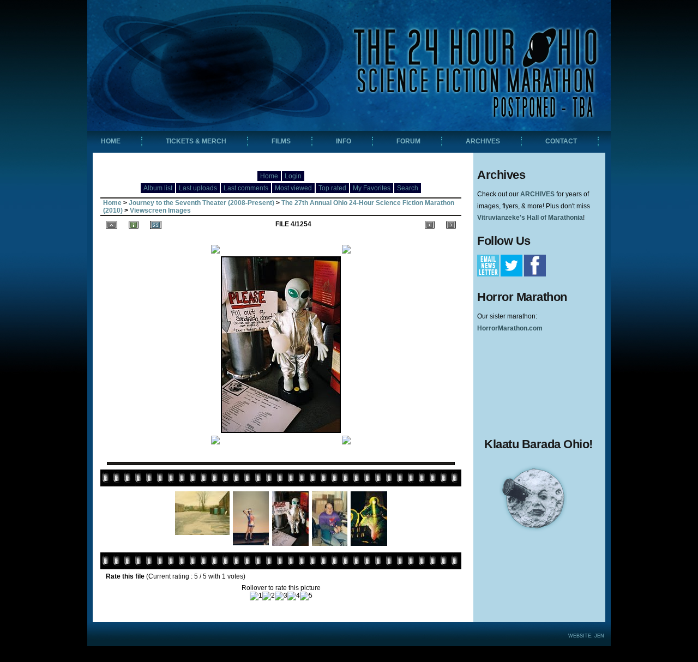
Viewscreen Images (160, 210)
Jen (599, 636)
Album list (157, 188)
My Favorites (371, 188)
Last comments (246, 188)
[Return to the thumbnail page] (111, 224)
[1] (256, 596)
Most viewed (293, 188)
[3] (281, 596)
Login (293, 176)
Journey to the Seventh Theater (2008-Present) (201, 203)
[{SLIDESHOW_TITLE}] (156, 224)
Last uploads (198, 188)
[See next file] (451, 224)
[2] (268, 596)
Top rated (332, 188)
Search (407, 188)
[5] (306, 596)
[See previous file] (429, 224)
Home (269, 176)
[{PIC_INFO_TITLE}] (133, 224)
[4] (293, 596)
